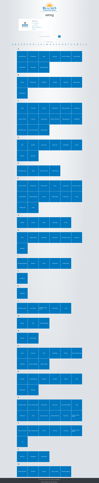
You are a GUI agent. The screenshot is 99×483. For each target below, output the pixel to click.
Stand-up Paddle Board (55, 415)
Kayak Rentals (22, 293)
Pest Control (33, 353)
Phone (44, 353)
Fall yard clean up (44, 185)
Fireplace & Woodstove (33, 196)
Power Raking (22, 364)
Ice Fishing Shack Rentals (22, 263)
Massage (22, 323)
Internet (44, 263)
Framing (76, 196)
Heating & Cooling (33, 237)
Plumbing (66, 353)
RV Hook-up (33, 389)
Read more (34, 29)
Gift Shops (33, 222)
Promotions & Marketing (44, 323)
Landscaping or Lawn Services (43, 308)
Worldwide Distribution (66, 471)
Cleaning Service (55, 108)
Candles (22, 108)
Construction (33, 119)
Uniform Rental (44, 456)
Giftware (44, 222)
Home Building (44, 237)
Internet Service (55, 263)
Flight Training (65, 196)
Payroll (22, 353)
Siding (77, 404)
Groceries (66, 222)
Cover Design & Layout (22, 308)
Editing (33, 170)
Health (22, 237)
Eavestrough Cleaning (22, 170)
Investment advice (66, 263)
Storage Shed (65, 415)
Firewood (44, 196)
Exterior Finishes (55, 170)
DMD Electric (34, 21)
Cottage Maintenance (66, 119)
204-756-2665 (35, 25)
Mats (33, 323)
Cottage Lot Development (54, 119)
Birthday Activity (33, 82)
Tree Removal (65, 430)
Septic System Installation (65, 404)
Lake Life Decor (33, 308)
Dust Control (33, 155)
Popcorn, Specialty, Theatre (77, 353)
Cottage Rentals (77, 119)
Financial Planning (22, 196)
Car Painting (33, 108)
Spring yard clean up (44, 415)
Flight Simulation (55, 196)
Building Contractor (76, 82)
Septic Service (55, 404)
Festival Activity (66, 185)
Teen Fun (44, 430)
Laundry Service (55, 308)
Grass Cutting (55, 222)
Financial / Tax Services (77, 185)
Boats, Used (66, 82)
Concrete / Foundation (22, 119)
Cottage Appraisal (44, 119)
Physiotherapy (55, 353)
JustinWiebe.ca (57, 479)
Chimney (44, 108)
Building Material (22, 93)
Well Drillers (33, 471)
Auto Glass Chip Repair (66, 56)
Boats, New (55, 82)
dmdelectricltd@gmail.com (37, 27)
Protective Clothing (44, 364)
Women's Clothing (55, 471)
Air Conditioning (33, 56)
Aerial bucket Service (22, 56)
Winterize (44, 471)
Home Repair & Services (66, 237)
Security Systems (44, 404)
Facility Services (33, 185)
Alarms (44, 56)
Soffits (33, 415)
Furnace (33, 207)
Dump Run (22, 155)
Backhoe (22, 82)
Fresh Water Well (22, 207)
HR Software (22, 248)
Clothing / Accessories (44, 67)
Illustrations (33, 263)
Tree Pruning (55, 430)
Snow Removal (22, 415)
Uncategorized (33, 456)
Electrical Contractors (44, 170)
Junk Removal (22, 278)
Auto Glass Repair (77, 56)
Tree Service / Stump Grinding (75, 416)
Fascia (55, 185)
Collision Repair (77, 108)
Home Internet (54, 237)
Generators (22, 222)
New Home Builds (33, 338)
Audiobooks (55, 56)
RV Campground (22, 389)
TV (22, 441)
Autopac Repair (33, 67)
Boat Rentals (44, 82)
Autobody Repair (22, 67)
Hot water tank (76, 237)
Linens (66, 308)
